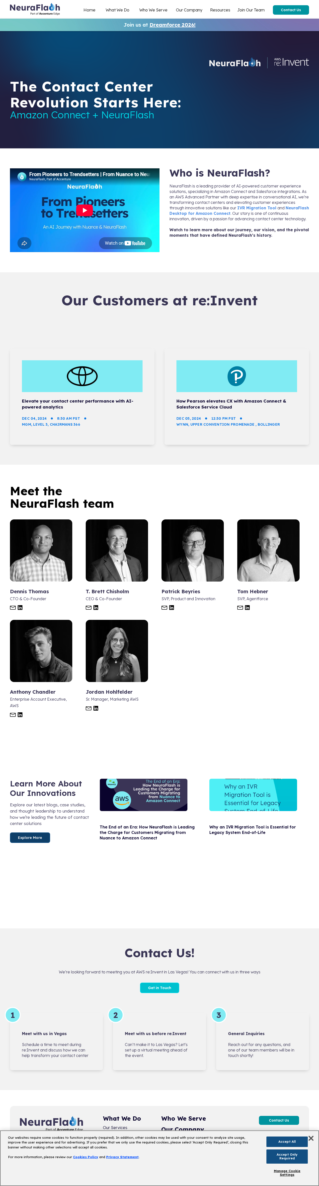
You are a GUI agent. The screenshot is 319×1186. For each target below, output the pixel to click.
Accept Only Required (287, 1156)
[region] (159, 1158)
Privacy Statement (122, 1157)
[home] (35, 10)
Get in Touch (159, 988)
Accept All (287, 1141)
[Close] (311, 1138)
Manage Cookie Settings (287, 1173)
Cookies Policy (85, 1157)
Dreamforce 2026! (173, 25)
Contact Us (291, 10)
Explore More (30, 837)
